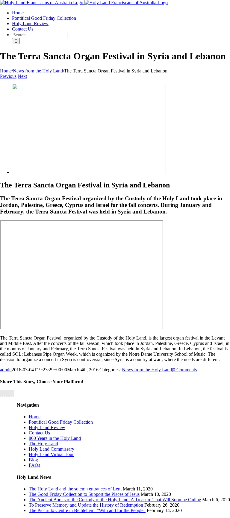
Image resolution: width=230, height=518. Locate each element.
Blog (33, 459)
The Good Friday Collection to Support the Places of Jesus (84, 494)
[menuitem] (18, 12)
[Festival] (89, 172)
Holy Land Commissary (51, 449)
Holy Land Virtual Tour (51, 454)
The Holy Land (43, 443)
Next (22, 76)
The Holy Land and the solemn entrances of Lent (75, 488)
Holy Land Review (47, 427)
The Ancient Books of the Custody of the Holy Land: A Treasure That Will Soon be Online (115, 499)
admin (6, 369)
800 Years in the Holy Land (55, 438)
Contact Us (39, 432)
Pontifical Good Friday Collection (61, 422)
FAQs (34, 465)
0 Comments (185, 369)
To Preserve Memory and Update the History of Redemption (86, 505)
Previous (8, 76)
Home (34, 416)
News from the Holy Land (147, 369)
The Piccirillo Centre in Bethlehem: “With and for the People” (87, 510)
